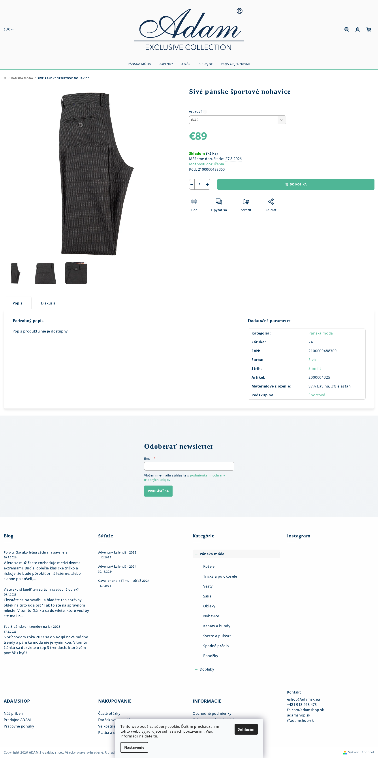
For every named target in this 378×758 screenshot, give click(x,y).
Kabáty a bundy (216, 626)
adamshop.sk (298, 715)
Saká (207, 596)
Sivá (312, 359)
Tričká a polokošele (220, 576)
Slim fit (314, 368)
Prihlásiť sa (158, 491)
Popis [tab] (18, 303)
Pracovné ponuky (19, 726)
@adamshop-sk (300, 720)
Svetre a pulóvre (217, 635)
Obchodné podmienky (212, 713)
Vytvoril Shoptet (361, 752)
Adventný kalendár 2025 (117, 552)
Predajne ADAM (17, 719)
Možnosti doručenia (206, 164)
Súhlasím (246, 729)
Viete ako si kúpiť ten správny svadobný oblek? (41, 589)
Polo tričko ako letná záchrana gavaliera (36, 552)
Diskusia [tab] (48, 303)
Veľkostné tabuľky (114, 726)
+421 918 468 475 (302, 704)
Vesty (208, 586)
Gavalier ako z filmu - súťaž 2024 (124, 580)
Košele (209, 566)
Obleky (209, 606)
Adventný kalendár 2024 (117, 566)
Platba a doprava (113, 732)
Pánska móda (320, 333)
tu (155, 736)
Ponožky (210, 655)
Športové (316, 395)
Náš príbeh (13, 713)
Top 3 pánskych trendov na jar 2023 (32, 626)
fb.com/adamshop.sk (305, 709)
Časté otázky (109, 713)
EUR (7, 29)
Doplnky (207, 669)
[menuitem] (139, 64)
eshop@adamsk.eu (303, 699)
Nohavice (211, 616)
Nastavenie (134, 747)
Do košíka (298, 184)
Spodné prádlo (216, 645)
